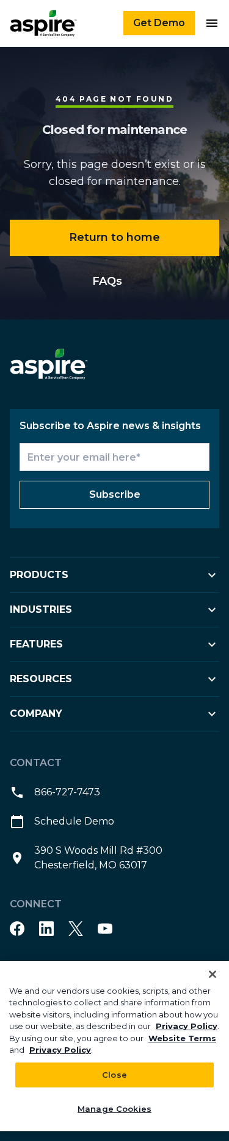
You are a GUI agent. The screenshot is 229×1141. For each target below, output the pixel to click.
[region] (114, 1046)
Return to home (114, 237)
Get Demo (159, 23)
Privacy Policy (186, 1026)
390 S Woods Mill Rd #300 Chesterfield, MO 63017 (98, 858)
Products (39, 575)
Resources (41, 679)
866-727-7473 (67, 792)
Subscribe (114, 494)
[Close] (212, 974)
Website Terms (182, 1038)
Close (114, 1075)
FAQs (107, 281)
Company (36, 713)
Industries (41, 609)
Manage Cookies (114, 1109)
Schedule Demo (74, 821)
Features (36, 644)
